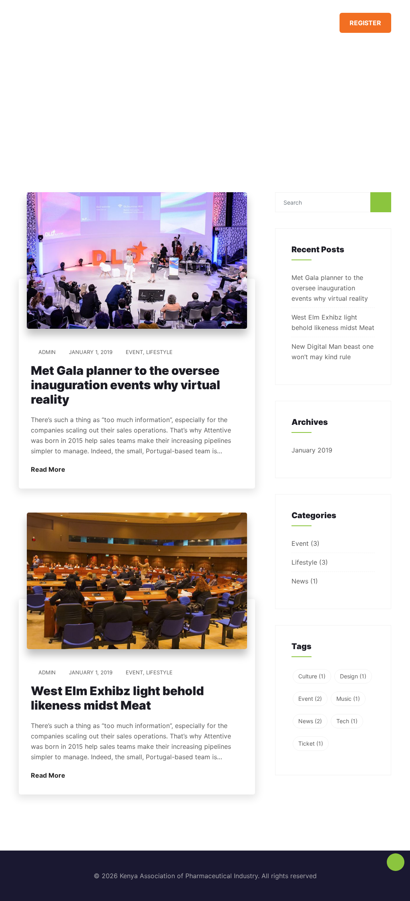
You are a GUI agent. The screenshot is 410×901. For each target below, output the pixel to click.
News (299, 581)
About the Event (293, 21)
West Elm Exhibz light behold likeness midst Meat (117, 698)
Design (353, 676)
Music (348, 698)
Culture (312, 676)
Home (243, 21)
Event (134, 352)
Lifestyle (159, 352)
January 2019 (311, 450)
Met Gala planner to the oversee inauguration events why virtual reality (125, 384)
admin (47, 352)
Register (365, 23)
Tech (347, 721)
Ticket (310, 743)
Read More (49, 469)
